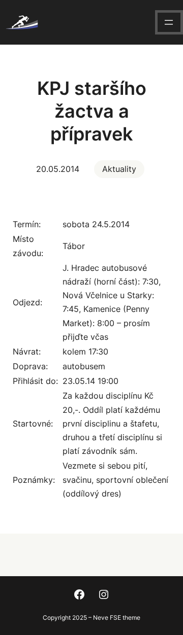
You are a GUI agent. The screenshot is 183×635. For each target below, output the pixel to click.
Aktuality (119, 169)
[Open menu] (169, 22)
